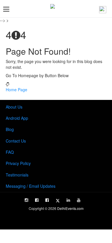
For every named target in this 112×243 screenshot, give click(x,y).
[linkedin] (68, 200)
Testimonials (17, 175)
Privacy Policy (18, 163)
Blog (10, 129)
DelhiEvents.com (70, 208)
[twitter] (58, 201)
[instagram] (26, 200)
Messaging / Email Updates (30, 186)
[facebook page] (36, 200)
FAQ (10, 152)
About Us (14, 107)
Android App (17, 118)
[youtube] (78, 200)
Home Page (16, 89)
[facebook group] (47, 200)
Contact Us (16, 141)
